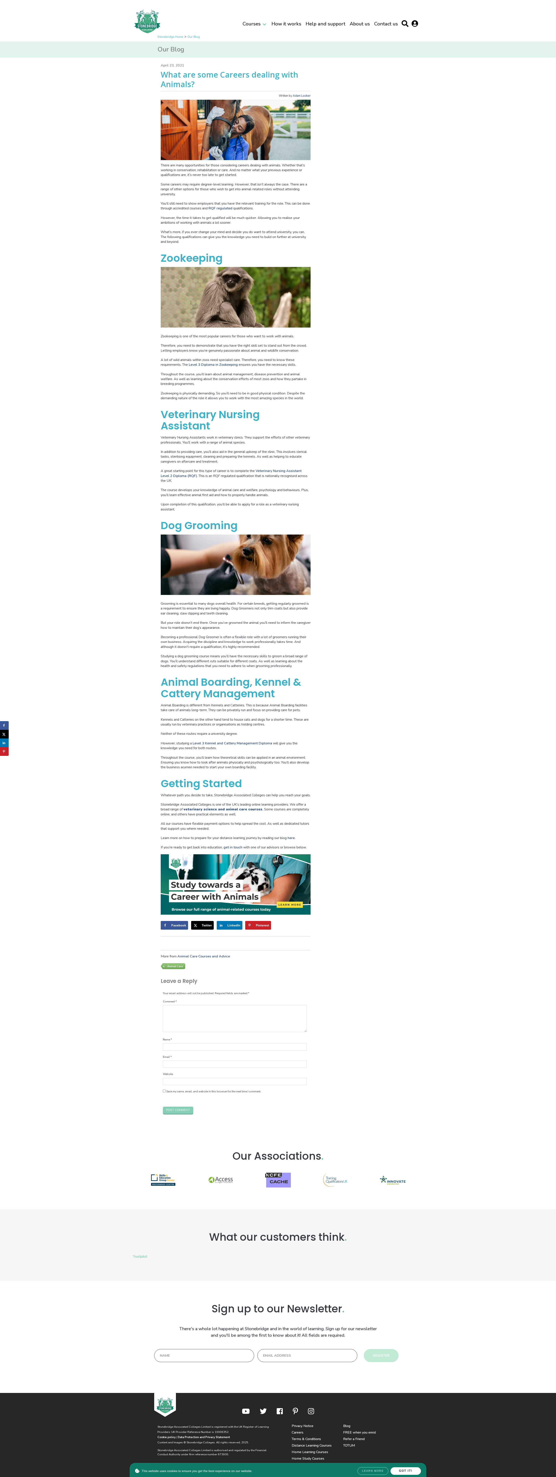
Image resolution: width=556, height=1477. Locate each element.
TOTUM (349, 1445)
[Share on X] (4, 734)
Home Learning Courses (310, 1452)
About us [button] (360, 23)
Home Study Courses (308, 1458)
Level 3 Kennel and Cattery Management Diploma (232, 743)
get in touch (232, 847)
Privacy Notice (302, 1426)
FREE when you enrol (359, 1432)
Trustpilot (140, 1256)
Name (167, 1039)
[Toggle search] (406, 24)
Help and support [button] (325, 23)
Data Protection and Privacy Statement (204, 1437)
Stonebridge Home (170, 37)
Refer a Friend (354, 1439)
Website (168, 1074)
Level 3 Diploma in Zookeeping (213, 364)
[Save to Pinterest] (4, 751)
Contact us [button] (386, 23)
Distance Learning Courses (312, 1445)
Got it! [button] (405, 1470)
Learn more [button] (373, 1471)
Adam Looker (302, 96)
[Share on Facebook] (4, 725)
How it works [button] (286, 23)
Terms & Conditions (306, 1439)
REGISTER (381, 1355)
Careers (297, 1432)
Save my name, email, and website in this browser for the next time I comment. (213, 1091)
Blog (346, 1426)
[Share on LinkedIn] (4, 742)
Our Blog (193, 37)
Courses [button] (252, 23)
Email (167, 1057)
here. (292, 838)
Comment (170, 1001)
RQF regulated (220, 208)
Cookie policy (166, 1437)
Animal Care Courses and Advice (203, 956)
